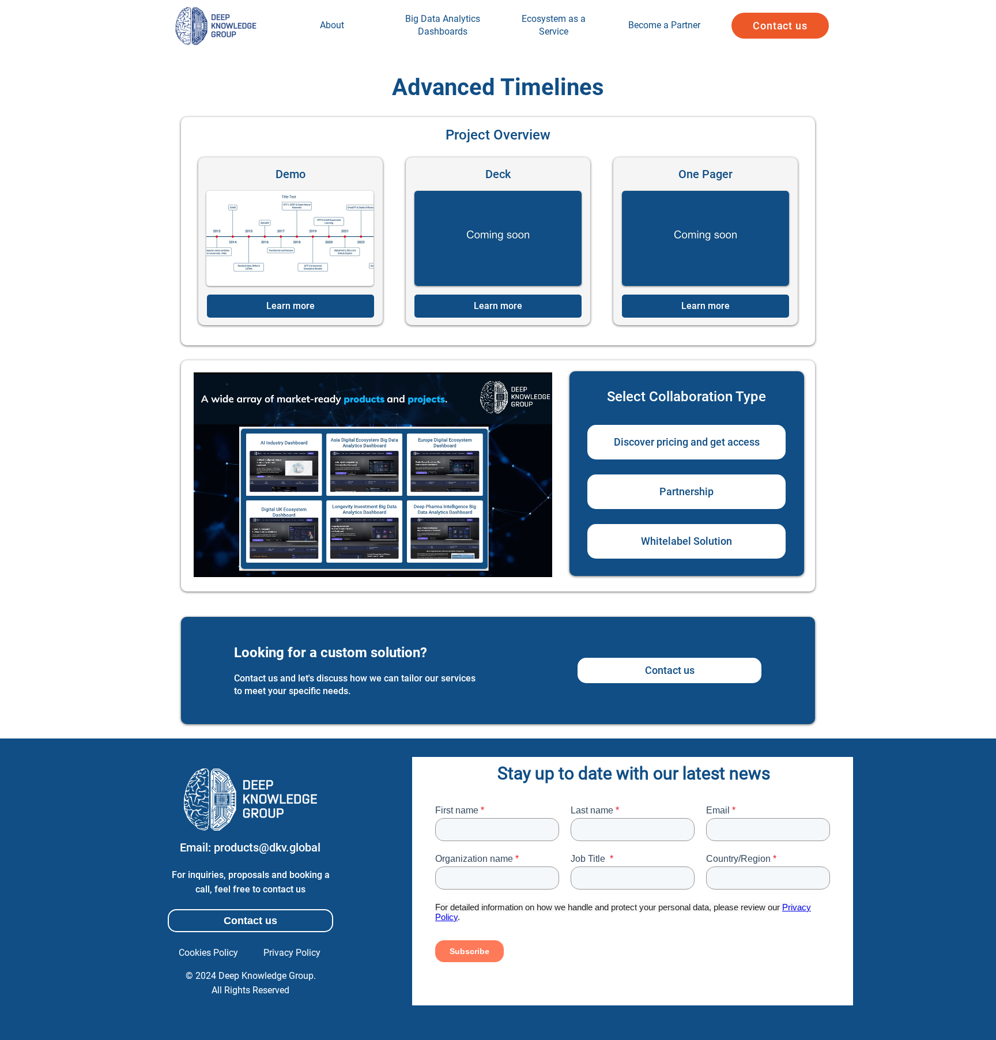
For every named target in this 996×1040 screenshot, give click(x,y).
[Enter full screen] (536, 561)
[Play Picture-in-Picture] (517, 561)
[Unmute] (228, 561)
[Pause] (208, 561)
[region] (332, 26)
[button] (780, 26)
